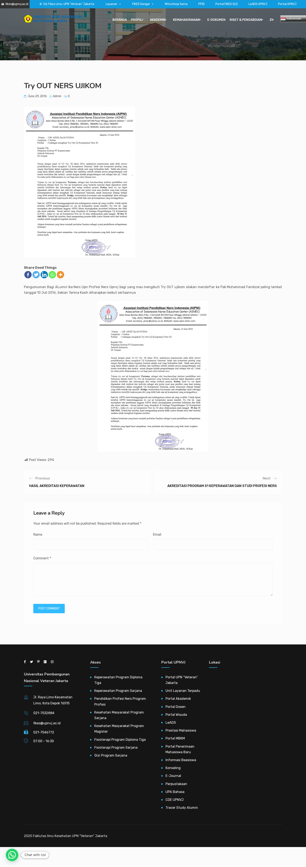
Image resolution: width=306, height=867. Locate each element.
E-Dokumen (216, 20)
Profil (136, 20)
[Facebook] (28, 274)
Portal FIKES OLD (226, 4)
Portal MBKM (175, 738)
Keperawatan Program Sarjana (118, 691)
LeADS (170, 723)
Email (157, 534)
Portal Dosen (175, 707)
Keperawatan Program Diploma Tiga (118, 680)
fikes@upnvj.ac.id (16, 4)
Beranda (119, 20)
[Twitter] (36, 274)
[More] (60, 274)
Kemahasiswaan (186, 20)
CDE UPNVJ (174, 800)
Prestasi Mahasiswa (180, 730)
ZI (271, 20)
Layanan (111, 4)
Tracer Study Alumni (181, 808)
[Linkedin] (44, 274)
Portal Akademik (178, 699)
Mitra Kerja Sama (176, 4)
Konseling (173, 768)
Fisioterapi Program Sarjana (116, 747)
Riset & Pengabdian (246, 20)
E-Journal (173, 776)
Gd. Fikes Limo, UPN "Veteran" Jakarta (68, 4)
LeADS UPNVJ (258, 4)
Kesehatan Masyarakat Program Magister (119, 728)
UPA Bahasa (174, 792)
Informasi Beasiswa (180, 760)
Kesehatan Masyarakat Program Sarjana (119, 715)
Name (37, 534)
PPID (201, 4)
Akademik (157, 20)
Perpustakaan (176, 784)
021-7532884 (43, 713)
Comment (42, 558)
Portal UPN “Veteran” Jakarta (181, 680)
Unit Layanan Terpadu (182, 691)
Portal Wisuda (176, 715)
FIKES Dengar (141, 4)
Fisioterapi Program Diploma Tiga (120, 740)
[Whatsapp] (52, 274)
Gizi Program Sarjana (110, 755)
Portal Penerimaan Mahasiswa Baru (179, 749)
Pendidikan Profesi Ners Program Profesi (120, 701)
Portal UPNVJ (287, 4)
